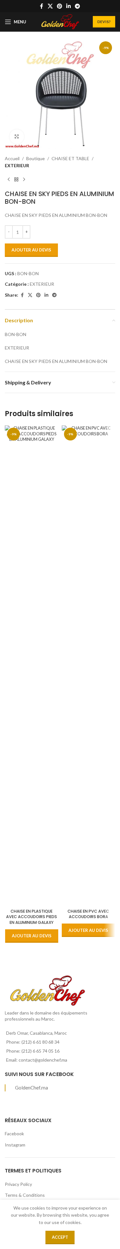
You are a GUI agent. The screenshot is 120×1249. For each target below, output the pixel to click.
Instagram (15, 1144)
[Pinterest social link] (59, 6)
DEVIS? (104, 21)
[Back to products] (16, 180)
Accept (60, 1237)
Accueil (12, 158)
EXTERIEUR (17, 165)
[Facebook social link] (41, 6)
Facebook (14, 1133)
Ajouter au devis (31, 249)
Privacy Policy (18, 1184)
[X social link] (50, 6)
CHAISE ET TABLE (70, 158)
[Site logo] (60, 21)
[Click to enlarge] (17, 136)
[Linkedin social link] (68, 6)
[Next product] (24, 180)
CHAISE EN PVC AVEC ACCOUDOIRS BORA (88, 914)
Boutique (35, 158)
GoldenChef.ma (31, 1087)
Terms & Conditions (25, 1195)
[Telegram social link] (77, 6)
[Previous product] (8, 180)
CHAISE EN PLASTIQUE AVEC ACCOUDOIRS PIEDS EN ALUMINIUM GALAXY (31, 916)
